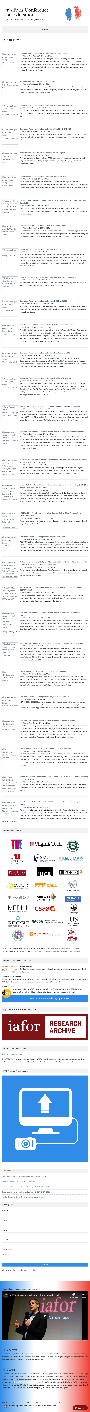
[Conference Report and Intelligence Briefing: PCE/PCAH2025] (10, 552)
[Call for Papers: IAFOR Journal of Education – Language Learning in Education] (10, 421)
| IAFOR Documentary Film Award (14, 1406)
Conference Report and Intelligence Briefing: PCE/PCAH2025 (43, 537)
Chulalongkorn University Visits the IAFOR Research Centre (43, 225)
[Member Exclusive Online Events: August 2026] (10, 96)
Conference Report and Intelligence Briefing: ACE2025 (40, 249)
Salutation (5, 1210)
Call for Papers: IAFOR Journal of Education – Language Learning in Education (50, 406)
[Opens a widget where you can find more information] (80, 1408)
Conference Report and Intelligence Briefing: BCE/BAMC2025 (43, 301)
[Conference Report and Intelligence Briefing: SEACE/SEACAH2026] (10, 144)
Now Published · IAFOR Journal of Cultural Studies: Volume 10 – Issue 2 (47, 325)
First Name (5, 1220)
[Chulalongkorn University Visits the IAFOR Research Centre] (10, 240)
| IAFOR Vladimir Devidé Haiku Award (42, 1406)
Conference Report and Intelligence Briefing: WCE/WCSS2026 (43, 53)
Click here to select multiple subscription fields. (19, 1270)
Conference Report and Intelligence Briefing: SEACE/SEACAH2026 (45, 129)
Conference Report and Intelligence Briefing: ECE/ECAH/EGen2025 (45, 378)
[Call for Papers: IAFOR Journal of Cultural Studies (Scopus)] (10, 686)
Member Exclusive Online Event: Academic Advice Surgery (42, 153)
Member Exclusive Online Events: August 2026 (37, 81)
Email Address (7, 1240)
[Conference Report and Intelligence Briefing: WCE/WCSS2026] (10, 68)
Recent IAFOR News (14, 1171)
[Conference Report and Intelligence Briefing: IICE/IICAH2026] (10, 191)
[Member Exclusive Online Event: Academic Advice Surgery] (10, 168)
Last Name (5, 1230)
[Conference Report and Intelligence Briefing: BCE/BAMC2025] (10, 316)
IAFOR (24, 56)
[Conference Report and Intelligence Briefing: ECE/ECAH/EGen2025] (10, 393)
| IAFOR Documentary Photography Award (50, 1403)
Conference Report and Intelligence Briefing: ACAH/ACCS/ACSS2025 (46, 697)
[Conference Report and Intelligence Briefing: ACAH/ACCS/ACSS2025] (10, 712)
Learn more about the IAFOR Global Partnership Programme (59, 951)
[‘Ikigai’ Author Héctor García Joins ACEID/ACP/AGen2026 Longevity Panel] (10, 292)
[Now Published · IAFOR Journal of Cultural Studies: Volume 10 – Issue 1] (10, 735)
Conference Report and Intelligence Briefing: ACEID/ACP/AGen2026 (46, 105)
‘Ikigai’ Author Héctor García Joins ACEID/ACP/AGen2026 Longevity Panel (48, 277)
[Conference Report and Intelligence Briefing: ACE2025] (10, 264)
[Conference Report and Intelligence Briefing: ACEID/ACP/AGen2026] (10, 120)
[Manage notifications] (5, 1406)
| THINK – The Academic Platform (20, 1403)
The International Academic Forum (58, 948)
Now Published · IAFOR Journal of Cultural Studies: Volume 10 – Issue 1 (47, 720)
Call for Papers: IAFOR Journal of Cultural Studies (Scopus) (43, 671)
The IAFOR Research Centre (24, 1382)
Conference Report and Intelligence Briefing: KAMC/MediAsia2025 (45, 353)
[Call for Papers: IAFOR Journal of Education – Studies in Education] (10, 763)
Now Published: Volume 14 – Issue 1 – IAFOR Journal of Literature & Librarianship (51, 643)
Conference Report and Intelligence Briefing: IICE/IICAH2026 (43, 176)
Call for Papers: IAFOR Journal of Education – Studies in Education (45, 748)
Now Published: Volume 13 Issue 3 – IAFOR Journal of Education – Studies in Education (53, 431)
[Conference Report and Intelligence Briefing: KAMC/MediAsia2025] (10, 368)
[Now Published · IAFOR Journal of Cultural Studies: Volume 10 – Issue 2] (10, 340)
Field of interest (7, 1250)
